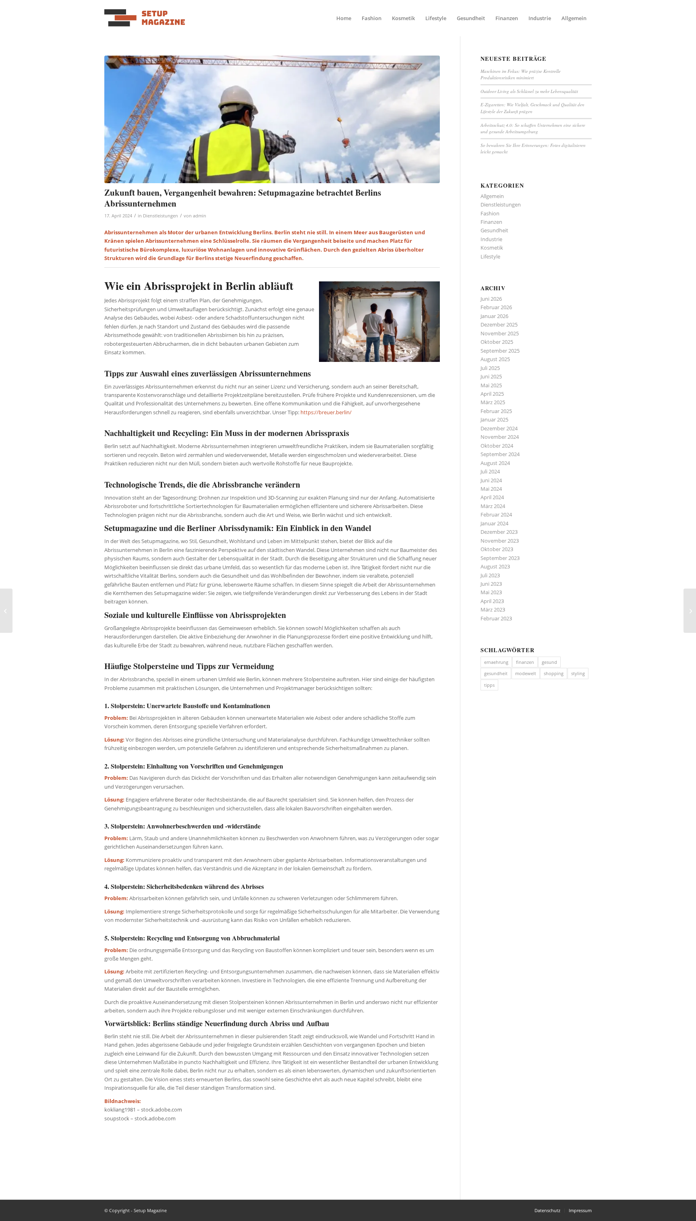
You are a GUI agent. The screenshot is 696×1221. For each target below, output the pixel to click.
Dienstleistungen (160, 216)
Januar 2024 (494, 523)
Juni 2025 (491, 376)
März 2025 (493, 402)
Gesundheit (494, 230)
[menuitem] (343, 18)
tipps (489, 685)
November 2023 (500, 540)
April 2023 (492, 601)
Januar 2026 (494, 316)
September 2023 (500, 558)
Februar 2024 (496, 514)
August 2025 (495, 359)
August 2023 (495, 566)
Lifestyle (490, 256)
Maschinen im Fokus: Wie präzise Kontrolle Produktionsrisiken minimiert (521, 74)
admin (199, 216)
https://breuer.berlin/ (326, 412)
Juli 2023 (490, 575)
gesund (549, 662)
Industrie (491, 239)
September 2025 (500, 350)
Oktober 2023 (497, 549)
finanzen (525, 662)
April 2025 (492, 393)
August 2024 (495, 463)
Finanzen (491, 221)
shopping (553, 673)
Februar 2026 (496, 307)
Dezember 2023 (499, 531)
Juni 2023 (491, 583)
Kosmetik (492, 247)
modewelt (525, 673)
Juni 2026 (491, 298)
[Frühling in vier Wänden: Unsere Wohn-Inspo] (6, 611)
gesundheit (496, 673)
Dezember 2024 (499, 428)
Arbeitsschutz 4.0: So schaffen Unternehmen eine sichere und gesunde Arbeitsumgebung (533, 128)
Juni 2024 (491, 480)
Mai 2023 (491, 592)
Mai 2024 (491, 488)
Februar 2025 (496, 411)
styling (578, 673)
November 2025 (500, 333)
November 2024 (500, 436)
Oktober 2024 (497, 445)
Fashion (490, 213)
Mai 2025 (491, 385)
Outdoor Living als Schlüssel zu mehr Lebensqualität (529, 91)
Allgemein (492, 196)
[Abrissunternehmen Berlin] (272, 119)
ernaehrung (496, 662)
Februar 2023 (496, 618)
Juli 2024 (490, 471)
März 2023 (493, 609)
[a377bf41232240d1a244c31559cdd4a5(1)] (144, 18)
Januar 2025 (494, 419)
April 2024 (492, 497)
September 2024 (500, 454)
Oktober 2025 (497, 341)
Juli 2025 (490, 368)
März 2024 (493, 506)
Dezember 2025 (499, 324)
